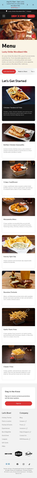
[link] (31, 16)
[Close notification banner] (33, 5)
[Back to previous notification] (3, 5)
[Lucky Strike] (8, 453)
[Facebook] (17, 464)
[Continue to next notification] (28, 5)
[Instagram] (23, 464)
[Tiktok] (29, 464)
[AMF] (18, 453)
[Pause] (33, 36)
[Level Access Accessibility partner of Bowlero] (7, 464)
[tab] (9, 71)
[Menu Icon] (4, 16)
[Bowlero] (28, 453)
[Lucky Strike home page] (18, 16)
